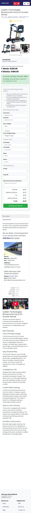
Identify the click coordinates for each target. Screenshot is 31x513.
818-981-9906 (13, 276)
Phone (5, 159)
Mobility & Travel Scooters (13, 16)
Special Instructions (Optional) (12, 181)
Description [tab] (6, 216)
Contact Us (21, 510)
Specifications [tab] (7, 219)
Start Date (6, 113)
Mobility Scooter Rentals (24, 16)
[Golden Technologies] (15, 21)
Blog (4, 510)
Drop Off (5, 174)
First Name (6, 142)
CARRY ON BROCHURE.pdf (10, 61)
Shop (6, 16)
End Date (6, 117)
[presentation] (29, 49)
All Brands (6, 507)
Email (4, 153)
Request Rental (16, 206)
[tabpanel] (15, 329)
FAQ (19, 503)
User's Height (7, 123)
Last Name (6, 147)
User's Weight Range (9, 133)
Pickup (5, 168)
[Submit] (24, 3)
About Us (21, 507)
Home (2, 16)
